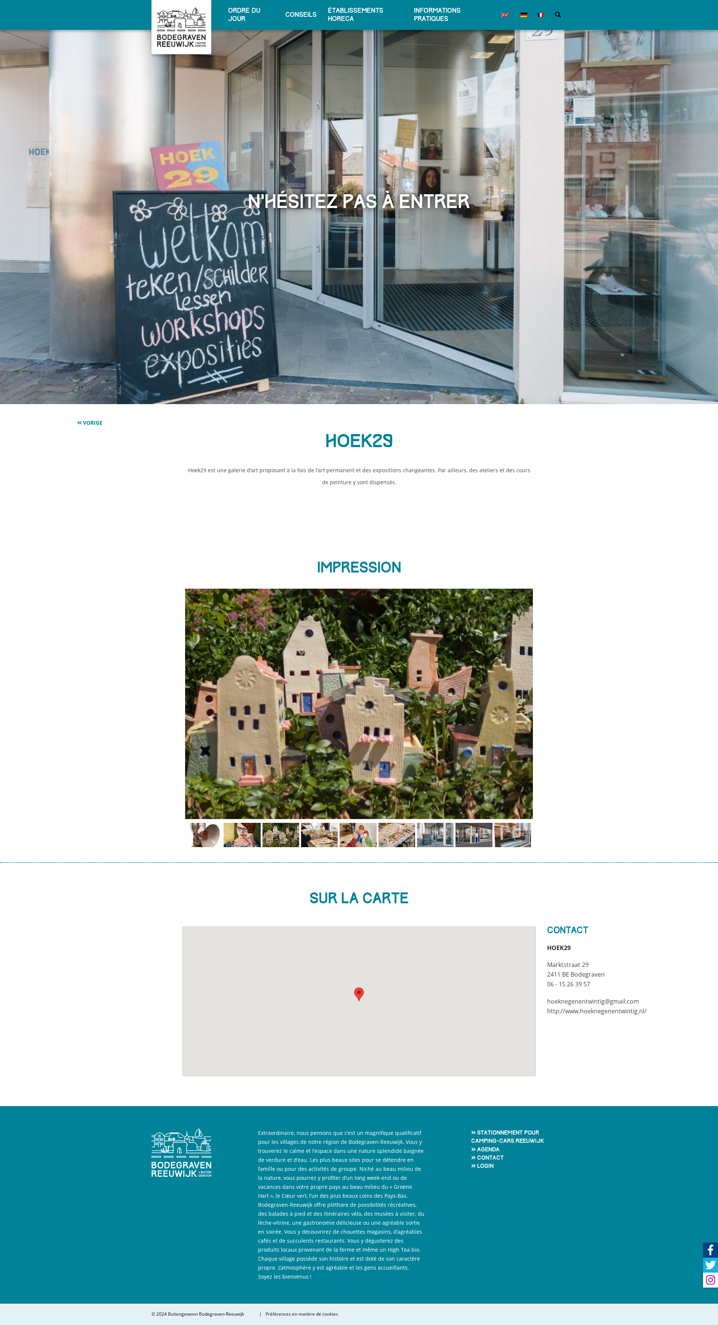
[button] (211, 718)
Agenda (488, 1149)
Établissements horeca (355, 15)
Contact (490, 1157)
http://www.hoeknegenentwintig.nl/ (597, 1011)
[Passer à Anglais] (503, 15)
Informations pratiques (437, 15)
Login (485, 1166)
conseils (301, 15)
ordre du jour (244, 15)
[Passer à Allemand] (523, 15)
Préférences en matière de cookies (302, 1314)
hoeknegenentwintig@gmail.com (593, 1001)
